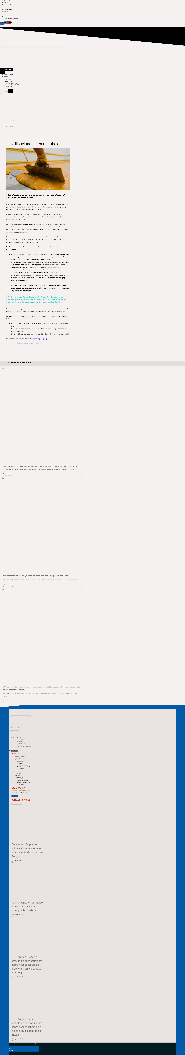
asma (10, 343)
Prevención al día (8, 74)
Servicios (5, 2)
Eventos (5, 78)
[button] (41, 8)
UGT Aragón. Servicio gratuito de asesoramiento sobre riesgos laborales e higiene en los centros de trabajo (26, 1027)
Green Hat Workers (23, 1054)
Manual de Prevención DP (12, 85)
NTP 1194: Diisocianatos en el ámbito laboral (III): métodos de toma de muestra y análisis (40, 334)
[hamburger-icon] (2, 72)
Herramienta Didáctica (11, 83)
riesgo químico (26, 343)
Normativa (6, 76)
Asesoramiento (7, 4)
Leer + (5, 473)
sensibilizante (37, 343)
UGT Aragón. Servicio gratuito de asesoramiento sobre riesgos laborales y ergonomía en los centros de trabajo (26, 964)
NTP (14, 343)
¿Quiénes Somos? (8, 0)
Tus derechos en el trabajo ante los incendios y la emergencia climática (35, 576)
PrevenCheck (8, 86)
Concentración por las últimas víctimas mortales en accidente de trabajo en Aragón (41, 466)
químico (18, 343)
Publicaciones (7, 79)
